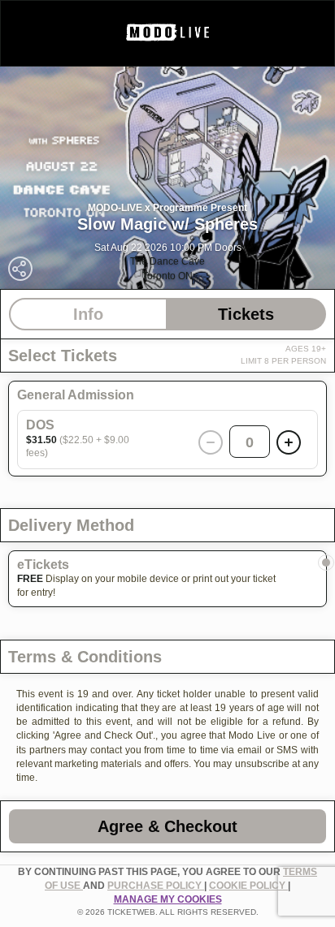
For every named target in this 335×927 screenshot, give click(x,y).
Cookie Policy (248, 885)
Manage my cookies (168, 899)
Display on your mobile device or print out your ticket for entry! (146, 585)
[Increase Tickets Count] (288, 442)
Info (88, 314)
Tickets (246, 314)
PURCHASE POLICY (155, 885)
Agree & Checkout (167, 826)
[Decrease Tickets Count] (210, 442)
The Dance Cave (167, 261)
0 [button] (250, 442)
